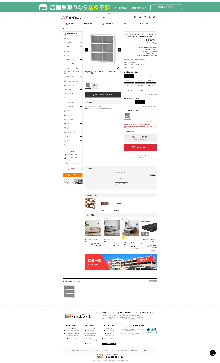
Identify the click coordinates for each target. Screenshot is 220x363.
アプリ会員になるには (150, 53)
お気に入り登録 (142, 155)
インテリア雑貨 (70, 102)
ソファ (68, 46)
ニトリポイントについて (149, 49)
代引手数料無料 (72, 328)
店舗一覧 (91, 350)
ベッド (68, 38)
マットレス (69, 42)
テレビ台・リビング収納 (72, 81)
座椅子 (68, 51)
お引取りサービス (73, 338)
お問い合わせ (84, 350)
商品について (110, 333)
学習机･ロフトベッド (71, 89)
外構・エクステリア (71, 132)
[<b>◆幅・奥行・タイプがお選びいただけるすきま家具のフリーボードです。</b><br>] (103, 49)
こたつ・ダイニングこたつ (73, 68)
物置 (68, 128)
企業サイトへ (98, 350)
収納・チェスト (70, 76)
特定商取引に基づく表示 (109, 350)
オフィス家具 (70, 119)
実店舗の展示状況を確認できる (72, 333)
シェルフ (87, 210)
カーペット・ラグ (71, 59)
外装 (68, 136)
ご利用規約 (145, 350)
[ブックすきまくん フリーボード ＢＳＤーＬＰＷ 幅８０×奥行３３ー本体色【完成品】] (69, 292)
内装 (68, 140)
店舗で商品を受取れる (73, 335)
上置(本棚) (102, 210)
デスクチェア (70, 93)
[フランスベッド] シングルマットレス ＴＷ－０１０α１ (148, 241)
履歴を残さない (153, 281)
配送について (91, 338)
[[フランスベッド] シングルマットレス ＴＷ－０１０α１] (149, 228)
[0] (154, 17)
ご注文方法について (90, 330)
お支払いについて (110, 330)
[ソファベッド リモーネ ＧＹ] (112, 228)
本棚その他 (116, 210)
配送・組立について (109, 335)
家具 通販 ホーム (75, 350)
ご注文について (109, 328)
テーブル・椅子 (70, 63)
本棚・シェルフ (70, 85)
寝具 (68, 55)
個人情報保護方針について (135, 350)
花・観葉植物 (70, 106)
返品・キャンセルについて (91, 340)
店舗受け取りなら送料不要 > (140, 139)
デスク (68, 98)
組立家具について (91, 335)
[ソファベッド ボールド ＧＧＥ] (130, 228)
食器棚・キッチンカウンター (73, 72)
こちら (155, 55)
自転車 (68, 111)
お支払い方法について (91, 333)
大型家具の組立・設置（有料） (72, 330)
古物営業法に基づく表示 (122, 350)
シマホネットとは (91, 328)
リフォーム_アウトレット (73, 145)
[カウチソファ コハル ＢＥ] (93, 228)
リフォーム (69, 123)
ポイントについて (91, 343)
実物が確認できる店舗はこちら (104, 94)
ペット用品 (69, 115)
